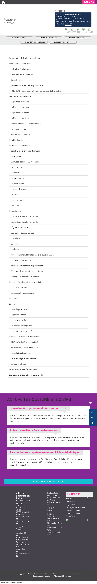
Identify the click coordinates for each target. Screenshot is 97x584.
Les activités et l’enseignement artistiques (27, 282)
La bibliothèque (16, 140)
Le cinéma (13, 298)
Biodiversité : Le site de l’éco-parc (25, 347)
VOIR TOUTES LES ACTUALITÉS (48, 481)
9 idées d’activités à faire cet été (24, 342)
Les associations (18, 38)
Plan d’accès (71, 516)
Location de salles (48, 38)
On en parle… (16, 156)
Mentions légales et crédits (74, 574)
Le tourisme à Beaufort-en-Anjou (23, 369)
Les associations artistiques (22, 293)
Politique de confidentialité (41, 576)
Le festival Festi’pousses (21, 69)
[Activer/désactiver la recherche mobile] (88, 7)
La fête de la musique (20, 118)
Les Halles (15, 244)
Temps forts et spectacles (20, 63)
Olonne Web (66, 576)
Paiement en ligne (62, 42)
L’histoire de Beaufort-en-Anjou (24, 216)
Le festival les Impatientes (22, 74)
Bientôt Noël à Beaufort (21, 134)
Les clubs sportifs (18, 320)
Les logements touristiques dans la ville (26, 375)
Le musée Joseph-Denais (19, 145)
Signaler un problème (35, 42)
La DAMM (15, 205)
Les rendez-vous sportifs (21, 325)
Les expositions (17, 178)
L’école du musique (19, 287)
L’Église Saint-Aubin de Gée (22, 233)
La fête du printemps (20, 107)
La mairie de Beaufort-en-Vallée (24, 222)
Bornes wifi (70, 501)
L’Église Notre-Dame (19, 227)
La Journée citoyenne (20, 101)
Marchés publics (73, 510)
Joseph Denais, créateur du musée (25, 151)
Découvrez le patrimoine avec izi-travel (27, 271)
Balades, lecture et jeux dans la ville (24, 336)
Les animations (17, 183)
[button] (93, 411)
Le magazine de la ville (75, 507)
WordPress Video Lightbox (11, 582)
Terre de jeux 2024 (19, 309)
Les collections (17, 167)
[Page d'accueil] (3, 2)
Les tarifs (14, 194)
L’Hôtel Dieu (16, 238)
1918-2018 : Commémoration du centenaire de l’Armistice (36, 91)
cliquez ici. (68, 25)
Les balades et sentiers (20, 353)
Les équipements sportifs (21, 331)
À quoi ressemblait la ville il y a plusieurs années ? (32, 254)
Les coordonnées (18, 200)
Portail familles (76, 38)
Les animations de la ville (20, 96)
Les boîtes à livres (18, 364)
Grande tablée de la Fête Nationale (26, 123)
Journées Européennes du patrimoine (27, 85)
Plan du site (57, 574)
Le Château (15, 249)
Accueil (69, 499)
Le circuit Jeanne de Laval (21, 260)
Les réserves (16, 172)
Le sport (12, 304)
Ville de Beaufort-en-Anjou (39, 574)
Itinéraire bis (16, 80)
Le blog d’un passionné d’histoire (25, 276)
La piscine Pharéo (18, 314)
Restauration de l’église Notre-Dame (24, 58)
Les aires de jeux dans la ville (23, 358)
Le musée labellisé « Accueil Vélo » (25, 161)
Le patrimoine (15, 211)
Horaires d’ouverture (20, 189)
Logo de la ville (72, 504)
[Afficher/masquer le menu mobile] (92, 7)
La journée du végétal (20, 112)
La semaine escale (18, 129)
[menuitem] (89, 2)
